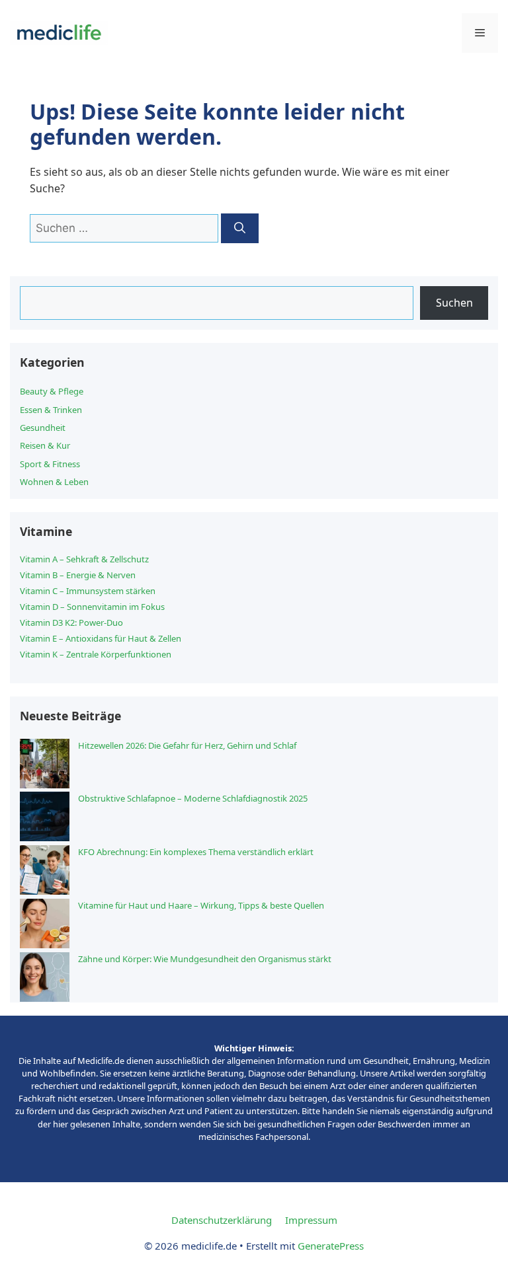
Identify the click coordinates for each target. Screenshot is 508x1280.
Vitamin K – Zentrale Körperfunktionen (95, 654)
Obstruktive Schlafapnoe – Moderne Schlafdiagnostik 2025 (193, 798)
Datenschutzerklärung (221, 1219)
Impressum (311, 1219)
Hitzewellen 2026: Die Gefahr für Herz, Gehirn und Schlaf (187, 745)
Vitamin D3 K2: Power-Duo (71, 622)
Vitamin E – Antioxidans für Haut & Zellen (100, 638)
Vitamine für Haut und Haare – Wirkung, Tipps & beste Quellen (201, 905)
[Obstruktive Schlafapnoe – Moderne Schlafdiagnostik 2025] (44, 818)
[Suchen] (240, 228)
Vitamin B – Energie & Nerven (78, 575)
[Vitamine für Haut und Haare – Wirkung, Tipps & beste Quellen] (44, 925)
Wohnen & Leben (54, 482)
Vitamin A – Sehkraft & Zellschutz (84, 559)
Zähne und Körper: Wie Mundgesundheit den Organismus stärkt (204, 959)
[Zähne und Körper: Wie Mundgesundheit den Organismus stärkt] (44, 979)
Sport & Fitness (50, 464)
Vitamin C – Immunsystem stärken (87, 591)
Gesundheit (42, 427)
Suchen (454, 302)
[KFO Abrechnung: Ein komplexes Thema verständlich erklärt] (44, 872)
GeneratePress (331, 1245)
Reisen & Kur (45, 445)
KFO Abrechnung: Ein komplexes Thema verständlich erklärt (196, 852)
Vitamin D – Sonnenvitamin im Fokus (92, 607)
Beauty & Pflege (51, 391)
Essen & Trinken (51, 410)
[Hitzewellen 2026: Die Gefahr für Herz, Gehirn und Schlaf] (44, 765)
